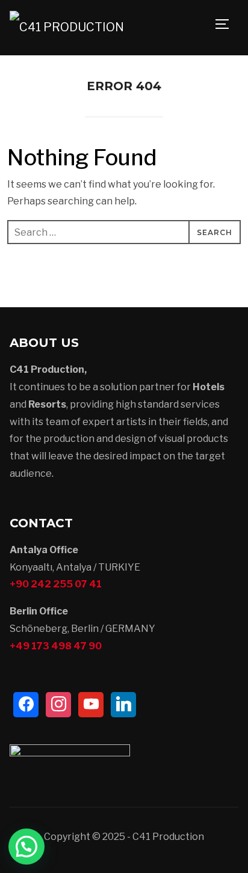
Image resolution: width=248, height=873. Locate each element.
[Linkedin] (123, 704)
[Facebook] (26, 704)
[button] (26, 847)
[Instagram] (58, 704)
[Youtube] (91, 704)
